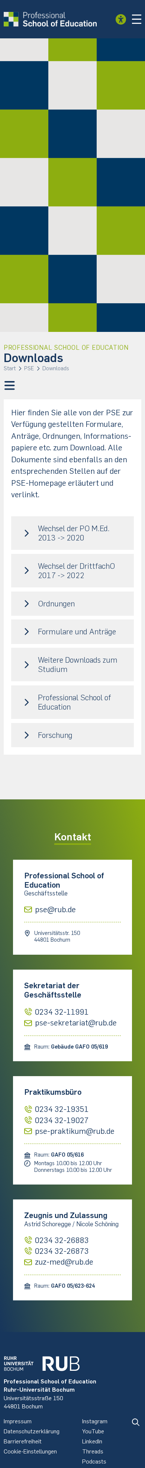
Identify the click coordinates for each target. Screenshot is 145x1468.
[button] (137, 19)
